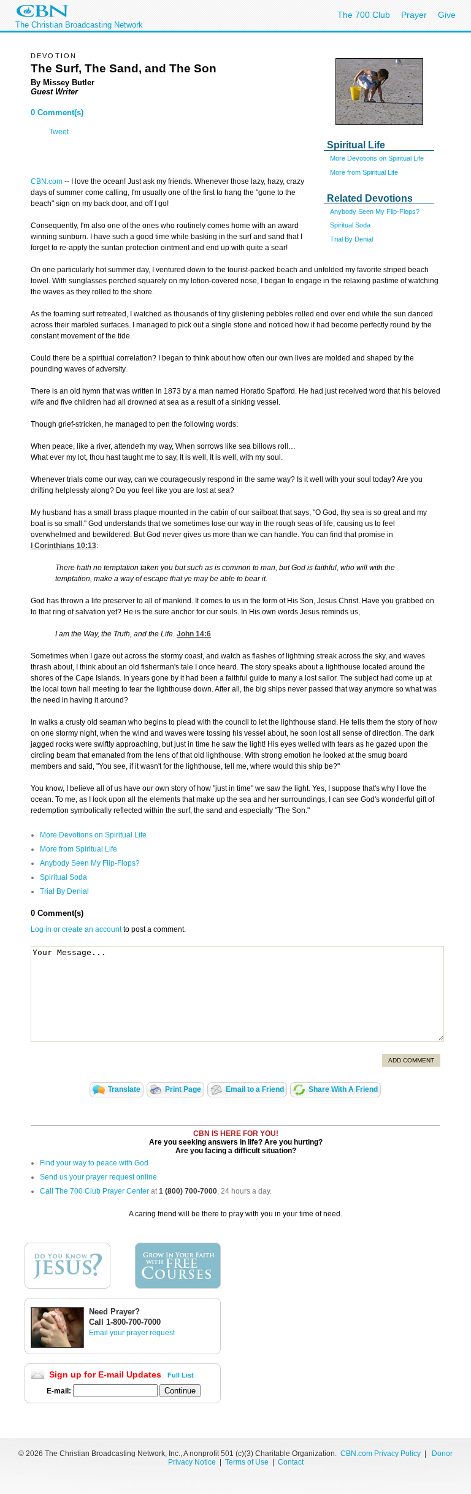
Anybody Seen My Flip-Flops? (374, 211)
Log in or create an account (76, 929)
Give (447, 15)
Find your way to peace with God (94, 1163)
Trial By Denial (351, 239)
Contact (291, 1462)
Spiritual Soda (350, 225)
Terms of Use (247, 1462)
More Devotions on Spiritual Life (377, 158)
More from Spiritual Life (364, 172)
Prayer (414, 15)
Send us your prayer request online (98, 1177)
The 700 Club (363, 15)
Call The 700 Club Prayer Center (94, 1191)
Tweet (59, 132)
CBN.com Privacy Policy (380, 1453)
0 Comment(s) (57, 112)
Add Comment (411, 1060)
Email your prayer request (132, 1332)
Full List (180, 1375)
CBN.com (47, 181)
